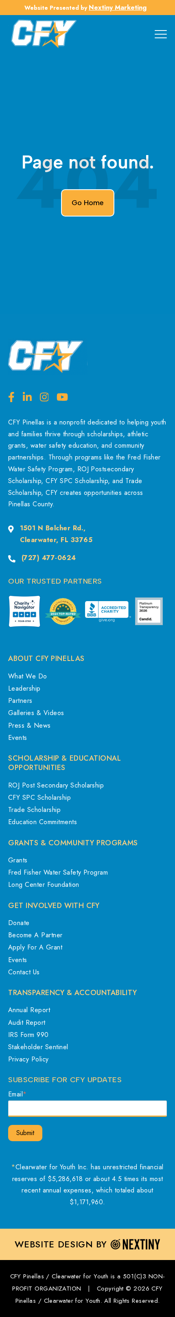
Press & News (29, 725)
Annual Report (29, 1010)
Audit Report (27, 1022)
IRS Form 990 (28, 1034)
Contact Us (24, 972)
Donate (19, 923)
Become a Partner (35, 935)
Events (17, 737)
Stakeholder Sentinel (38, 1047)
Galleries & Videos (36, 713)
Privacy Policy (28, 1059)
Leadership (24, 688)
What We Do (27, 676)
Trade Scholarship (34, 809)
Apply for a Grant (35, 947)
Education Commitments (42, 822)
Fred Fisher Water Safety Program (58, 872)
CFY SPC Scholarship (39, 797)
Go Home (88, 202)
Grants (18, 860)
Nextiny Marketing (118, 7)
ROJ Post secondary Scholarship (56, 785)
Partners (20, 700)
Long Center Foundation (43, 884)
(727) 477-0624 (49, 557)
